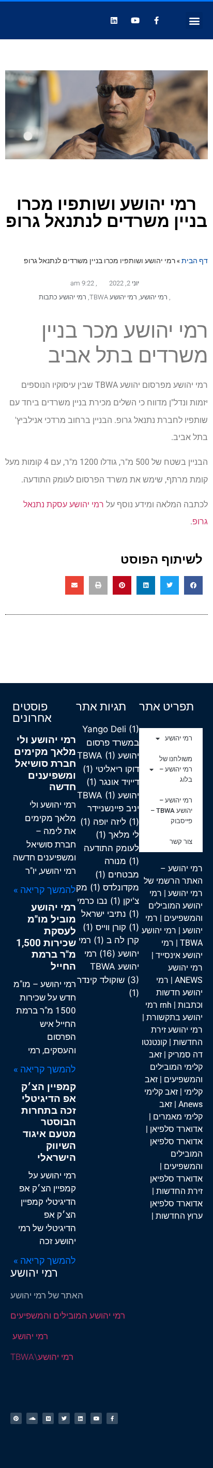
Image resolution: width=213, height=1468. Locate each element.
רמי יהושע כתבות (62, 297)
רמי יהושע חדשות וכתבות (179, 992)
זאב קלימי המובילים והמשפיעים (176, 1067)
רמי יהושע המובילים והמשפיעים (175, 905)
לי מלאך (117, 834)
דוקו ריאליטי (111, 769)
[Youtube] (135, 20)
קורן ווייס (104, 927)
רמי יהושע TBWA (113, 297)
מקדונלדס (114, 887)
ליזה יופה (103, 821)
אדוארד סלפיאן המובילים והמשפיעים (176, 1154)
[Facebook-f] (156, 20)
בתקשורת (163, 1017)
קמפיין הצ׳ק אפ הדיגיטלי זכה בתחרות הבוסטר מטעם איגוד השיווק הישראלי (48, 1122)
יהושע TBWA (108, 795)
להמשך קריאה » (44, 889)
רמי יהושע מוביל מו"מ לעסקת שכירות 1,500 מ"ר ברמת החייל (46, 936)
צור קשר (181, 841)
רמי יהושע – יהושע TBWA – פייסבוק (171, 810)
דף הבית (194, 260)
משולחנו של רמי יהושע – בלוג (175, 769)
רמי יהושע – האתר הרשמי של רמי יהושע (173, 881)
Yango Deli (110, 729)
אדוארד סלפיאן (176, 1129)
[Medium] (48, 1418)
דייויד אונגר (112, 782)
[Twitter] (64, 1418)
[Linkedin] (114, 20)
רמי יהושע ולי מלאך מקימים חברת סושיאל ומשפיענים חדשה (45, 763)
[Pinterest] (16, 1418)
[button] (194, 20)
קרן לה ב (116, 940)
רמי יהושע (154, 297)
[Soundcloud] (32, 1418)
